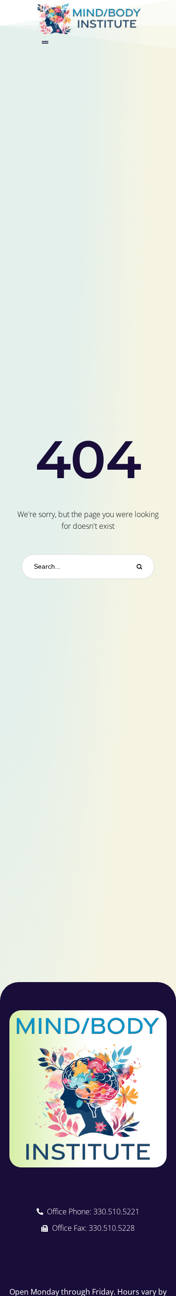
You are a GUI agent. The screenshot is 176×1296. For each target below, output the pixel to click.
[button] (45, 42)
